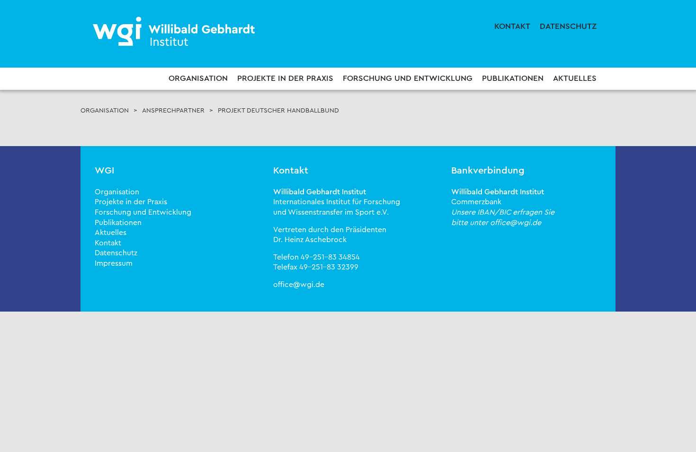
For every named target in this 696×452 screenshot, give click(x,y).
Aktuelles (575, 78)
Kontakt (512, 26)
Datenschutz (568, 26)
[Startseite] (175, 32)
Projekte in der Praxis (285, 78)
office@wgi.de (298, 284)
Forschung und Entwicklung (408, 78)
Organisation (198, 78)
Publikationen (513, 78)
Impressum (114, 263)
